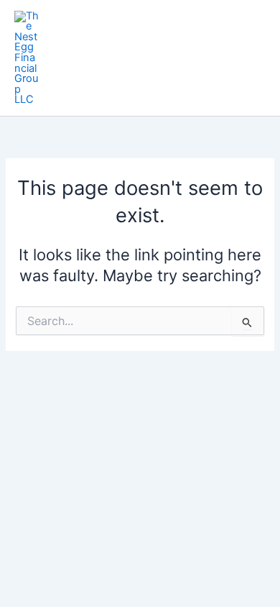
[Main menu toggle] (250, 57)
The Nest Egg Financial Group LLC (131, 57)
